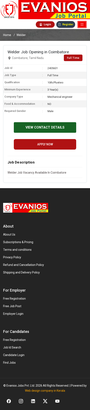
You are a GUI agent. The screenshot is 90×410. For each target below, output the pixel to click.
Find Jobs (9, 362)
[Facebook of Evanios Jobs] (8, 401)
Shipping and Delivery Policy (21, 272)
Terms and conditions (17, 249)
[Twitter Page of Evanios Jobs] (45, 401)
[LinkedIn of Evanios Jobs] (33, 401)
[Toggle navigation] (82, 24)
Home (7, 35)
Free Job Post (12, 306)
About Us (9, 234)
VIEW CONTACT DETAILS (45, 127)
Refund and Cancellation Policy (23, 265)
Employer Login (13, 313)
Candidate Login (13, 355)
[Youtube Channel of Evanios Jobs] (57, 401)
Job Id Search (12, 347)
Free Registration (14, 298)
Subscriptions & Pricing (18, 242)
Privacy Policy (12, 257)
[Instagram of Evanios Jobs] (20, 401)
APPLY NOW (45, 144)
